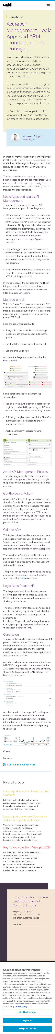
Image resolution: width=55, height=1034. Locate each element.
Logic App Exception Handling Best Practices (26, 793)
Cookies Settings (27, 1012)
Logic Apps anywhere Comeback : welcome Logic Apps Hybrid (25, 818)
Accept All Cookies (27, 1028)
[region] (27, 997)
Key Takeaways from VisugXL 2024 (26, 847)
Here (22, 578)
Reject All (27, 1020)
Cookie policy (21, 1006)
